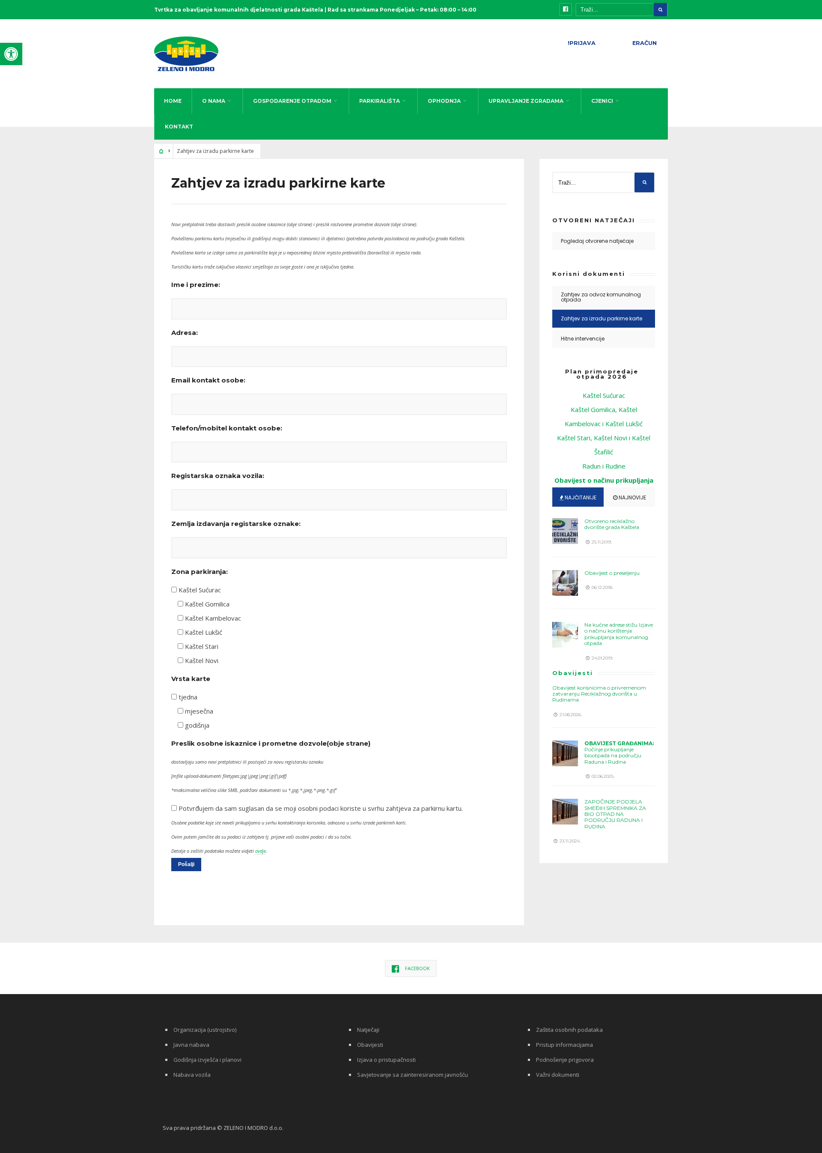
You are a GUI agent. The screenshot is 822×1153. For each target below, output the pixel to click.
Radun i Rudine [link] (603, 466)
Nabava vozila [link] (192, 1074)
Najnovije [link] (631, 497)
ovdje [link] (260, 851)
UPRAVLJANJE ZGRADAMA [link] (525, 101)
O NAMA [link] (213, 101)
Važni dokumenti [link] (557, 1074)
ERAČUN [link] (644, 43)
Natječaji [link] (368, 1030)
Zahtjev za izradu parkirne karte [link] (601, 318)
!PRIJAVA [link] (582, 43)
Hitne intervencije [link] (583, 338)
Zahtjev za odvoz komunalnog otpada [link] (601, 297)
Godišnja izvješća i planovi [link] (207, 1059)
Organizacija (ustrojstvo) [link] (204, 1030)
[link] (11, 54)
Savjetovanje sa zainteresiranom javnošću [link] (412, 1074)
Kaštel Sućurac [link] (604, 395)
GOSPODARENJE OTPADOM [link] (292, 101)
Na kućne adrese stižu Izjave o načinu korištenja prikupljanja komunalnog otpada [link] (618, 633)
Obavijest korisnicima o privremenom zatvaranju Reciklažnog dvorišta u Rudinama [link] (599, 693)
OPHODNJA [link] (444, 101)
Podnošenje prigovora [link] (565, 1059)
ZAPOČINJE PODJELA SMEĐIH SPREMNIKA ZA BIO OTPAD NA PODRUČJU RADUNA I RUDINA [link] (615, 814)
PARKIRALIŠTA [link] (379, 101)
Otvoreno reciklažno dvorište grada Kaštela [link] (611, 524)
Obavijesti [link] (572, 672)
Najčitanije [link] (579, 497)
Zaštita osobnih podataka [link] (569, 1030)
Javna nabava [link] (191, 1044)
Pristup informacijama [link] (564, 1044)
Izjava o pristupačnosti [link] (386, 1059)
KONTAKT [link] (179, 126)
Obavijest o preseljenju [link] (612, 573)
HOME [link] (173, 101)
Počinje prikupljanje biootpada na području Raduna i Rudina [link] (619, 752)
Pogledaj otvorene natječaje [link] (597, 241)
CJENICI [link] (602, 101)
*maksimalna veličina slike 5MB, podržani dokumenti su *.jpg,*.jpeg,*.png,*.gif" (254, 790)
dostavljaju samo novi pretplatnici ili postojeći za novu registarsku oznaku (247, 762)
